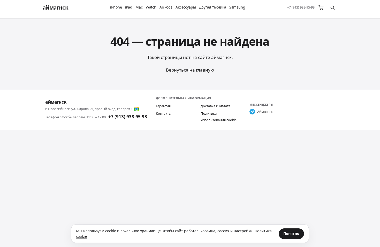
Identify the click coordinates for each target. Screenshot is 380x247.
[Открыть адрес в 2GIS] (136, 109)
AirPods (165, 7)
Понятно (291, 233)
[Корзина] (321, 7)
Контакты (163, 113)
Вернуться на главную (190, 70)
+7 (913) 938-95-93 (301, 7)
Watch (151, 7)
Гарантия (163, 106)
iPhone (116, 7)
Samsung (237, 7)
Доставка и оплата (215, 106)
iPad (128, 7)
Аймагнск (265, 111)
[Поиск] (332, 7)
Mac (139, 7)
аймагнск (55, 7)
